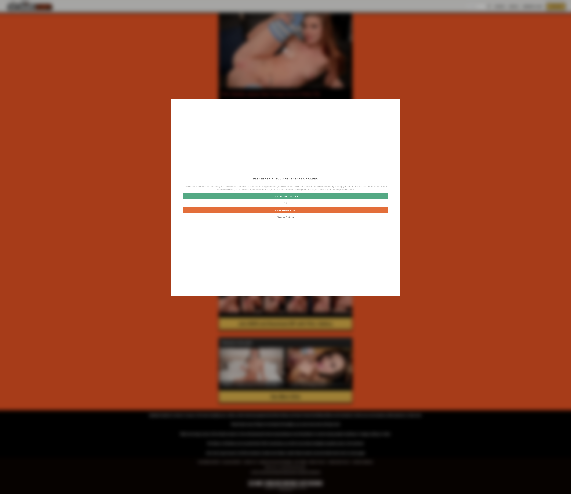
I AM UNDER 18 (285, 210)
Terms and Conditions (285, 217)
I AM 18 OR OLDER (285, 196)
